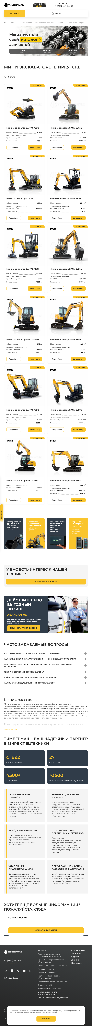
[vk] (6, 971)
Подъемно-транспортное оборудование (49, 977)
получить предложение (23, 628)
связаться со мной (46, 930)
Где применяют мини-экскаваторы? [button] (24, 672)
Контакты (76, 963)
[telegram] (18, 971)
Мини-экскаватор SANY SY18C (22, 269)
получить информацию (46, 581)
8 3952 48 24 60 (64, 6)
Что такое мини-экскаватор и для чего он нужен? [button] (32, 653)
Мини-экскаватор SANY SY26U (66, 269)
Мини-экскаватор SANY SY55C (22, 410)
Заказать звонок (13, 964)
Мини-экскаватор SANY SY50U (66, 339)
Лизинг (75, 960)
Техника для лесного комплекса (53, 965)
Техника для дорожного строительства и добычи (49, 955)
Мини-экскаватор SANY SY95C (66, 480)
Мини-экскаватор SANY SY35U (22, 339)
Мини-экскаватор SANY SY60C (66, 410)
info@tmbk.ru (11, 978)
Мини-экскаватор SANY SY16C (66, 198)
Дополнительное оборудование (53, 997)
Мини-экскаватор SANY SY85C (22, 480)
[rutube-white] (30, 971)
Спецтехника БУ (45, 985)
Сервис (75, 957)
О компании (78, 950)
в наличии (37, 85)
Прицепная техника (47, 972)
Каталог (42, 950)
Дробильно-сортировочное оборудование (51, 961)
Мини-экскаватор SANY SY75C (66, 128)
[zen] (12, 971)
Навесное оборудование (49, 988)
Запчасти (76, 953)
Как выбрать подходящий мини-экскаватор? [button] (29, 683)
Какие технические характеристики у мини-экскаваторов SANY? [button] (40, 659)
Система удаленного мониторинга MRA (47, 993)
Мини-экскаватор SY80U (19, 198)
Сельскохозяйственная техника (52, 981)
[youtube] (24, 971)
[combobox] (67, 3)
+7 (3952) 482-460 (13, 960)
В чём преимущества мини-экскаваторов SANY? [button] (30, 677)
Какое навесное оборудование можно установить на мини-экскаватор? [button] (38, 665)
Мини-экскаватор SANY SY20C (22, 128)
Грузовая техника (46, 969)
